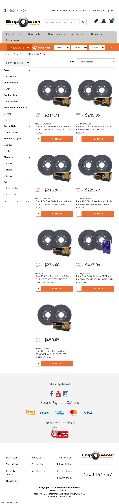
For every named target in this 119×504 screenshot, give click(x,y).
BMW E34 (40, 54)
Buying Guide (109, 10)
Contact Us (76, 10)
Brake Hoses (12, 40)
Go (110, 47)
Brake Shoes (77, 34)
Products (52, 10)
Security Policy (64, 477)
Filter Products (14, 63)
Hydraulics (96, 34)
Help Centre (88, 10)
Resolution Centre (11, 472)
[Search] (83, 22)
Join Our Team (38, 471)
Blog (99, 10)
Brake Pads (34, 34)
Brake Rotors (13, 34)
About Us (64, 10)
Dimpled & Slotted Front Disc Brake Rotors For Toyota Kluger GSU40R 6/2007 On (26, 491)
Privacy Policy (64, 464)
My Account (12, 457)
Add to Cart (57, 138)
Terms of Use (64, 457)
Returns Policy (64, 471)
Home (7, 54)
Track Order (12, 464)
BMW (30, 54)
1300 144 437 (16, 10)
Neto (70, 496)
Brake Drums (55, 34)
